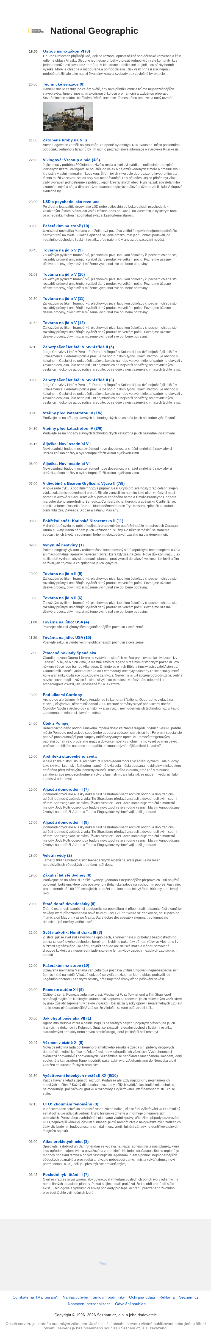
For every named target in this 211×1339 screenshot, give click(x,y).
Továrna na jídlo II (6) (62, 598)
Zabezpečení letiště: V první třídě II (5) (78, 347)
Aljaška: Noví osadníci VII (67, 444)
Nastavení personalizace (89, 1304)
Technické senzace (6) (64, 84)
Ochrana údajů (142, 1297)
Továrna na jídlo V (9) (63, 250)
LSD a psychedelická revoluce (71, 201)
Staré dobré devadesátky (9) (69, 904)
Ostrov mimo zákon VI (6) (66, 51)
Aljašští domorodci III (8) (66, 822)
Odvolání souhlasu (131, 1304)
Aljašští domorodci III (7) (66, 789)
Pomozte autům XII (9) (63, 989)
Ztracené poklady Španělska (69, 653)
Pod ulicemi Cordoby (62, 694)
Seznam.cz (188, 1297)
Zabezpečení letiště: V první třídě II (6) (78, 380)
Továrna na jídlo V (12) (64, 323)
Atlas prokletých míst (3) (66, 1141)
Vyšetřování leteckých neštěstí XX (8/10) (80, 1075)
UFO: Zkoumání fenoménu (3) (70, 1104)
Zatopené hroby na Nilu (65, 140)
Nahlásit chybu (75, 1297)
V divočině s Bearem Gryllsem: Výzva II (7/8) (84, 483)
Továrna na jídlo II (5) (62, 573)
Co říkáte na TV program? (35, 1297)
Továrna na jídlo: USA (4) (66, 622)
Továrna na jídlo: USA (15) (67, 637)
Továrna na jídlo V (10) (64, 274)
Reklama (167, 1297)
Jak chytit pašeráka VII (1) (67, 1018)
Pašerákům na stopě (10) (66, 226)
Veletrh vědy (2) (57, 855)
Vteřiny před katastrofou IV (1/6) (72, 413)
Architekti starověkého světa (70, 756)
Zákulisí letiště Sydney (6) (67, 875)
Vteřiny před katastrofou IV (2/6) (72, 428)
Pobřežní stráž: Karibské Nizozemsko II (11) (83, 521)
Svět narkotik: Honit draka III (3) (72, 932)
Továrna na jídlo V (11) (64, 298)
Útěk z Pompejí (57, 723)
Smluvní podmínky (109, 1297)
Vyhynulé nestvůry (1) (63, 545)
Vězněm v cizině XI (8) (63, 1042)
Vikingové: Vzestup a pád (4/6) (71, 160)
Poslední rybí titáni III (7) (66, 1174)
